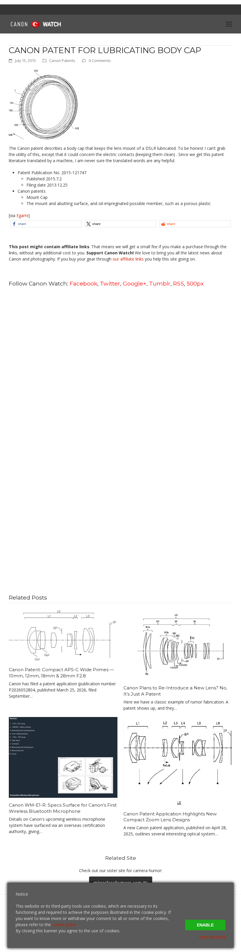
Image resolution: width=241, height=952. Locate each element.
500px (195, 283)
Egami (22, 215)
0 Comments (100, 60)
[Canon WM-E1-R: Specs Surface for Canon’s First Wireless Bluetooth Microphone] (63, 757)
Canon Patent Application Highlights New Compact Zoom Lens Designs (170, 817)
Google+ (134, 283)
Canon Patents (62, 60)
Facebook (83, 283)
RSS (178, 283)
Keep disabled (212, 937)
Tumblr (159, 283)
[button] (229, 23)
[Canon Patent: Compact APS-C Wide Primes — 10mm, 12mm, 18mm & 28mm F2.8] (63, 635)
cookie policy (64, 924)
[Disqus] (120, 366)
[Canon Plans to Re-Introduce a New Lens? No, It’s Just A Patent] (177, 644)
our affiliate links (128, 259)
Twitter (110, 283)
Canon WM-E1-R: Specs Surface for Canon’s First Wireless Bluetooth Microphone (63, 808)
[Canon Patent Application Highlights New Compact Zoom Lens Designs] (177, 761)
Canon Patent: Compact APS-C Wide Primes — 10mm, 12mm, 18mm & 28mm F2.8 (61, 673)
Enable (205, 925)
